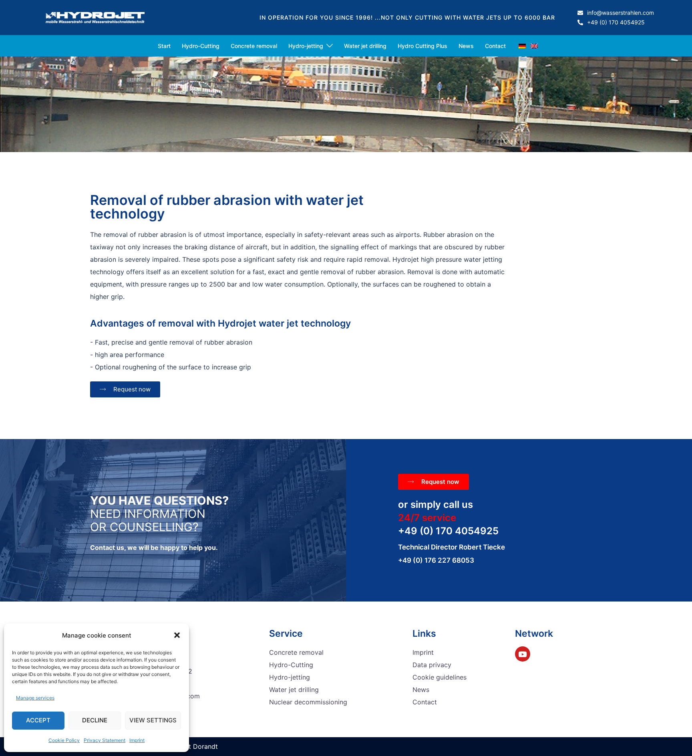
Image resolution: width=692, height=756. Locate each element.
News (466, 45)
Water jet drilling (365, 45)
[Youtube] (522, 654)
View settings (153, 720)
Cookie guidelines (439, 677)
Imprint (137, 740)
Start (164, 45)
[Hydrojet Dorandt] (95, 17)
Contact (495, 45)
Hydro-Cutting (200, 45)
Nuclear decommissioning (308, 702)
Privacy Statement (104, 740)
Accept (38, 720)
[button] (177, 635)
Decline (94, 720)
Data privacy (431, 665)
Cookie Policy (64, 740)
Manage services (35, 698)
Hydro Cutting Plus (422, 45)
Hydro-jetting (305, 45)
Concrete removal (254, 45)
